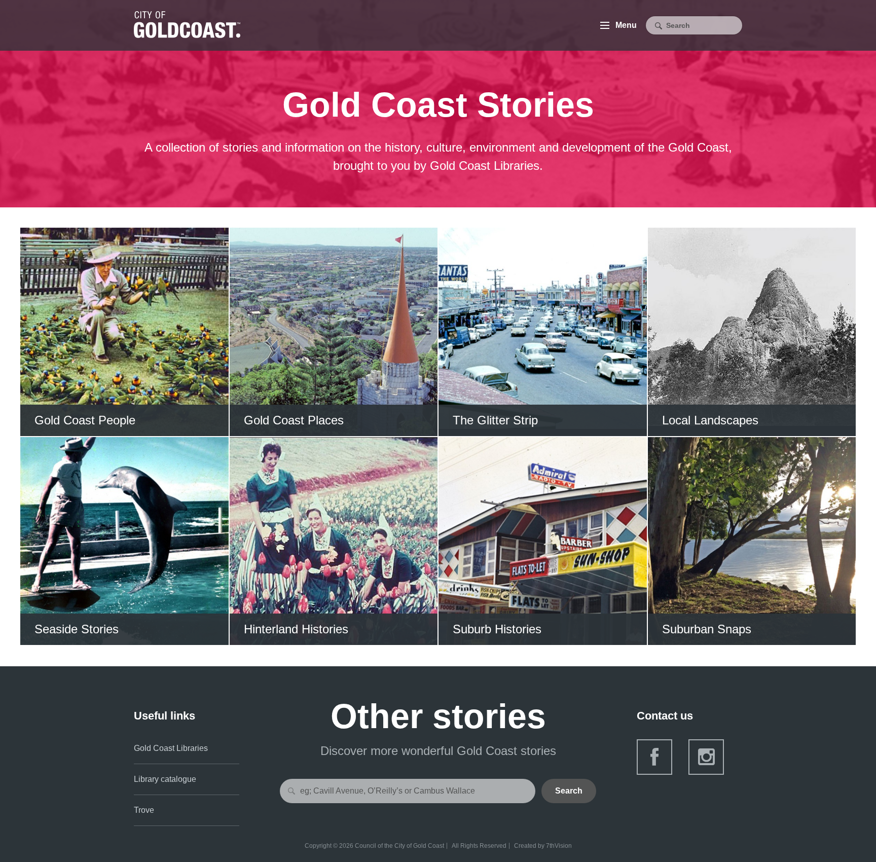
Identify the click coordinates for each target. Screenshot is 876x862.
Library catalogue (165, 779)
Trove (144, 810)
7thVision (559, 845)
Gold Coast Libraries (171, 748)
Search (568, 790)
